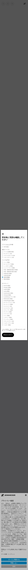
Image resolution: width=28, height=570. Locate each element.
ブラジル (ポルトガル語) (9, 255)
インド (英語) (7, 262)
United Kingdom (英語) (9, 300)
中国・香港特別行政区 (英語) (10, 271)
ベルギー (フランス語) (9, 323)
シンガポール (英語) (8, 266)
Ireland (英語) (7, 289)
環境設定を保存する (8, 334)
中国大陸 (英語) (7, 275)
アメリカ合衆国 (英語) (9, 251)
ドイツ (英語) (7, 315)
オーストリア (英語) (8, 304)
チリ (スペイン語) (8, 253)
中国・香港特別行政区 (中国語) (11, 269)
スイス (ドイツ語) (8, 306)
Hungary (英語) (7, 287)
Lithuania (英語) (7, 295)
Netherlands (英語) (8, 298)
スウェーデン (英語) (8, 310)
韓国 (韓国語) (7, 279)
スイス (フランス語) (8, 308)
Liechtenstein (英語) (8, 293)
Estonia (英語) (7, 285)
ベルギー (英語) (7, 325)
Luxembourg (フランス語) (9, 296)
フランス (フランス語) (9, 321)
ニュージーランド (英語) (9, 267)
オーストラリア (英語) (9, 264)
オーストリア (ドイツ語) (9, 302)
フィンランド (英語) (8, 319)
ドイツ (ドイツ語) (8, 313)
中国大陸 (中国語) (8, 273)
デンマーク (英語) (8, 311)
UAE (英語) (6, 246)
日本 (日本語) (7, 277)
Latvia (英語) (6, 291)
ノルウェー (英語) (8, 317)
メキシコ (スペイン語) (9, 257)
